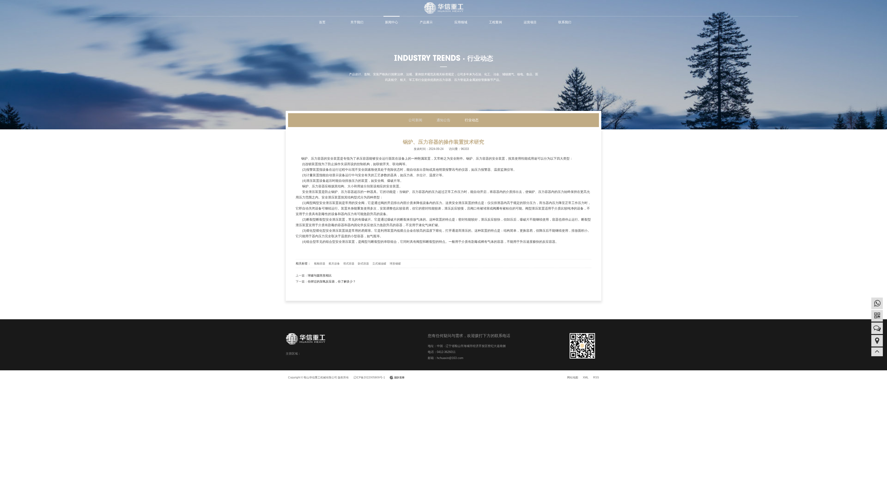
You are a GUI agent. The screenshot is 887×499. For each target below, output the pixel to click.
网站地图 (572, 377)
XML (586, 377)
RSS (596, 377)
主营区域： (293, 353)
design (397, 377)
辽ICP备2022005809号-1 (369, 377)
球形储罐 (395, 263)
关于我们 (356, 22)
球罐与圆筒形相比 (320, 275)
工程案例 (495, 22)
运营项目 (530, 22)
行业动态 (472, 120)
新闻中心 (391, 22)
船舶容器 (319, 263)
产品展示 (426, 22)
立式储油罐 (379, 263)
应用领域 (460, 22)
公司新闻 (415, 120)
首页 (322, 22)
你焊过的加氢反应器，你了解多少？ (332, 281)
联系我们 (564, 22)
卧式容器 (363, 263)
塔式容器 (348, 263)
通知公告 (443, 120)
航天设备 (334, 263)
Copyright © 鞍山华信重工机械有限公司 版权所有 (318, 377)
